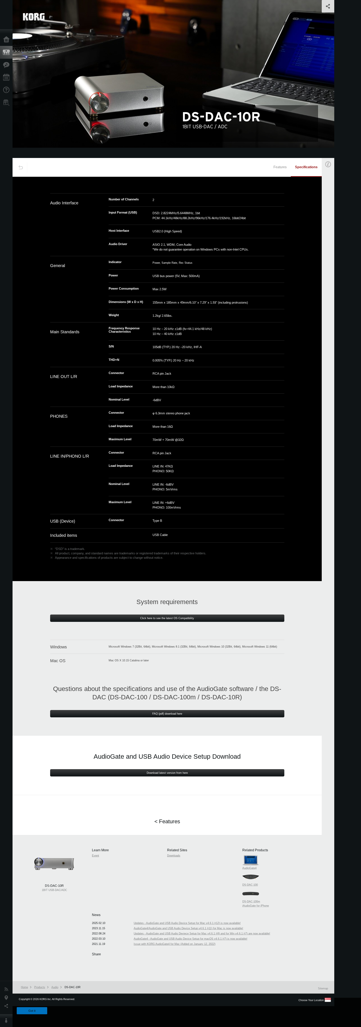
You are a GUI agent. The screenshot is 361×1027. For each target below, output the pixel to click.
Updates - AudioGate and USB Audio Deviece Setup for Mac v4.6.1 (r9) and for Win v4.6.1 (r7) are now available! (202, 933)
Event (331, 237)
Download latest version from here (167, 772)
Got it (32, 1010)
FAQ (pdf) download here (167, 713)
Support (7, 90)
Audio (54, 987)
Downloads (173, 855)
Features (7, 65)
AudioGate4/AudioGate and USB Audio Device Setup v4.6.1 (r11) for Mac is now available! (188, 928)
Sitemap (323, 988)
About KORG (7, 1020)
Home (7, 39)
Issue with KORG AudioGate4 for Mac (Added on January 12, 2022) (174, 944)
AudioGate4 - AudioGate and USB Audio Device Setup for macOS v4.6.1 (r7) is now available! (190, 938)
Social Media (7, 1006)
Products (7, 52)
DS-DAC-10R (72, 987)
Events (7, 77)
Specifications (306, 167)
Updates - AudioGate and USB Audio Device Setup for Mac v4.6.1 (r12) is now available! (187, 923)
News (7, 989)
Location (7, 998)
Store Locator (7, 102)
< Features (167, 821)
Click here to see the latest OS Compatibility (167, 618)
